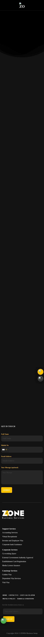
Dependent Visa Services (11, 578)
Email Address (6, 456)
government (37, 157)
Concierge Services (9, 571)
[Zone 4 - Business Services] (22, 5)
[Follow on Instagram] (7, 522)
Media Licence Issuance (11, 565)
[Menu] (3, 5)
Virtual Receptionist (9, 537)
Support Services (9, 529)
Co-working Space (9, 554)
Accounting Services (10, 533)
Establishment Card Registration (14, 561)
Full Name (5, 434)
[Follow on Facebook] (4, 522)
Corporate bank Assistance (12, 544)
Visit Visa (5, 582)
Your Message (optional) (9, 467)
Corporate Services (9, 550)
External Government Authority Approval (17, 558)
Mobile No (5, 447)
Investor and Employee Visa (12, 541)
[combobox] (5, 450)
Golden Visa (6, 575)
